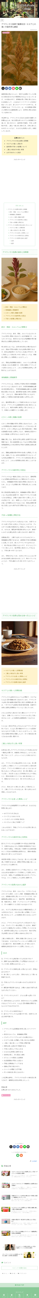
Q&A (12, 240)
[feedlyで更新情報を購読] (17, 1155)
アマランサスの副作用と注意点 (18, 219)
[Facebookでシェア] (6, 88)
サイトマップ (19, 1292)
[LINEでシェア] (16, 88)
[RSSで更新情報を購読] (21, 1155)
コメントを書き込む (19, 1268)
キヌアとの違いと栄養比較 (17, 227)
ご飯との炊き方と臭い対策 (17, 230)
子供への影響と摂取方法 (17, 222)
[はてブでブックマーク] (10, 88)
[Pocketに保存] (13, 88)
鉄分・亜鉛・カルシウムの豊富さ (19, 212)
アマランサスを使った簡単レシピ (19, 233)
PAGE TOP (20, 1285)
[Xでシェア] (3, 88)
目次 (17, 205)
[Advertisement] (19, 180)
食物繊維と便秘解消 (15, 214)
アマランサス (6, 1095)
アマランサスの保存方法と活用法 (19, 235)
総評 (12, 243)
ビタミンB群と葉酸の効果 (17, 217)
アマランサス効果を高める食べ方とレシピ (20, 225)
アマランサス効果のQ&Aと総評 (18, 238)
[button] (20, 88)
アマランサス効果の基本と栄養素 (17, 209)
